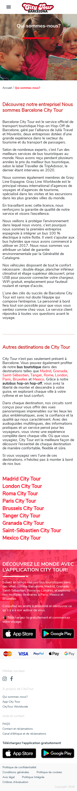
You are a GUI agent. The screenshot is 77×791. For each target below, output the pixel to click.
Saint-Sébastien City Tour (31, 530)
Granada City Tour (23, 523)
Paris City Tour (19, 500)
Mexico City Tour (21, 537)
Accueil (7, 88)
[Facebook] (11, 679)
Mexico (38, 379)
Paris (6, 379)
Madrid (45, 371)
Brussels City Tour (23, 508)
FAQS (6, 724)
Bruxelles (20, 379)
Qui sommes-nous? (15, 697)
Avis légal (8, 777)
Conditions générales (15, 772)
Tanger (36, 375)
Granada (60, 371)
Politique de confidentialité (19, 767)
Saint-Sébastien (15, 375)
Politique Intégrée (33, 777)
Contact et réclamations (17, 729)
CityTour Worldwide (15, 707)
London (61, 375)
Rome (48, 375)
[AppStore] (19, 753)
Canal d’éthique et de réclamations (24, 734)
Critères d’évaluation (15, 782)
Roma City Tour (20, 493)
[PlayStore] (58, 753)
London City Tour (22, 486)
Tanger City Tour (21, 515)
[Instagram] (4, 679)
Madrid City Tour (21, 478)
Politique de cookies (49, 772)
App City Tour (11, 702)
